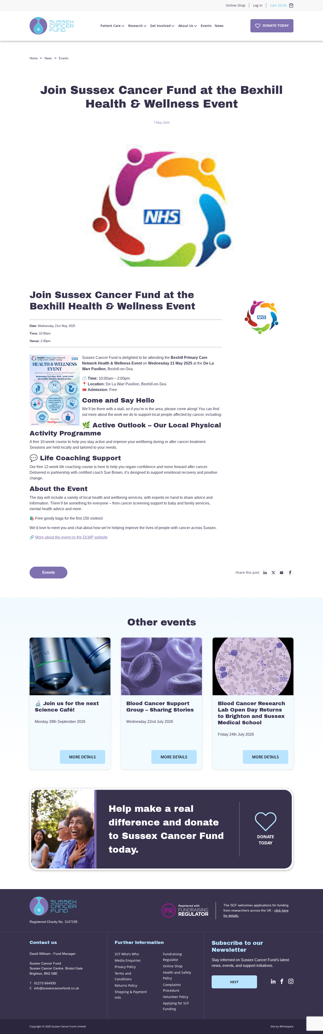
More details (82, 757)
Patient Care (110, 25)
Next (234, 982)
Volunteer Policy (175, 997)
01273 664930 (43, 983)
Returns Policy (126, 985)
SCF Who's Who (127, 954)
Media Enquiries (128, 960)
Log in (257, 5)
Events (206, 25)
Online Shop (235, 5)
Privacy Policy (125, 966)
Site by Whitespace (282, 1026)
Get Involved (160, 25)
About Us (185, 25)
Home (34, 58)
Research (135, 25)
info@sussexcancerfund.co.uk (54, 988)
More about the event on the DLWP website (71, 537)
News (219, 25)
